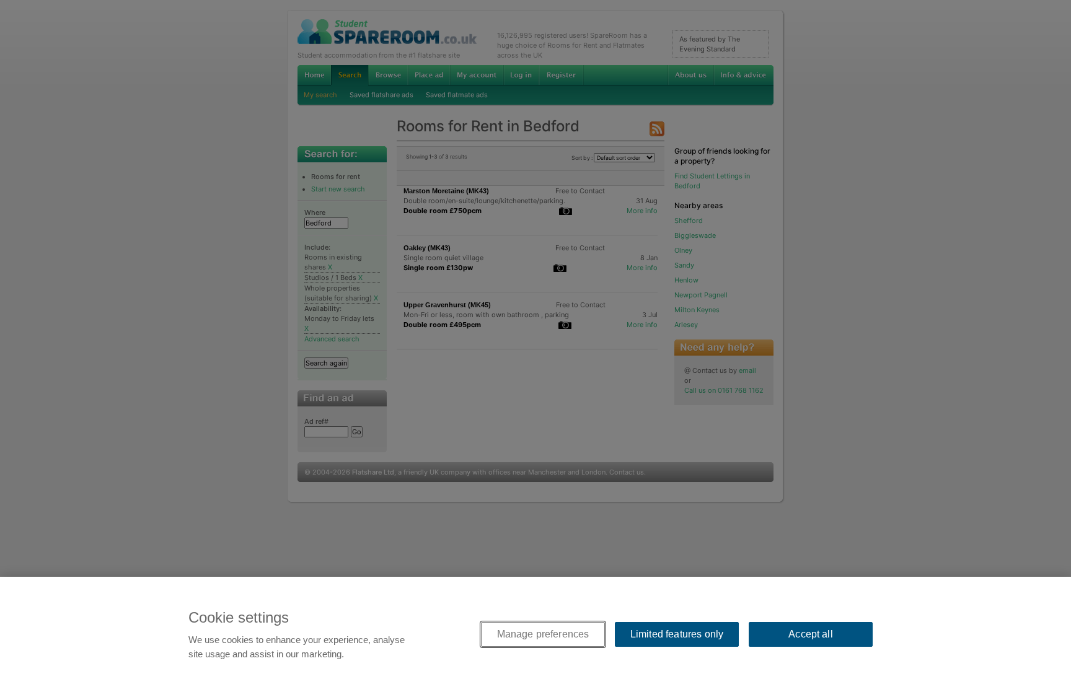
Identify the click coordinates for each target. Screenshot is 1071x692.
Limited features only (676, 634)
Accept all (810, 634)
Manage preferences (543, 634)
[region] (535, 634)
